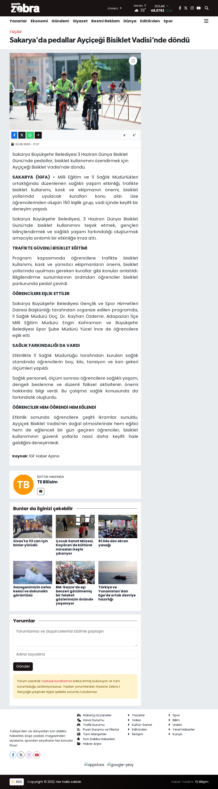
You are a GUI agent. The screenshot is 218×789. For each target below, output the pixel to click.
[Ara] (206, 8)
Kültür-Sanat (142, 724)
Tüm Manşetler (95, 734)
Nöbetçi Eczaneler (97, 715)
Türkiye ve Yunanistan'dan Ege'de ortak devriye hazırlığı (117, 593)
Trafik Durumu (94, 724)
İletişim (137, 734)
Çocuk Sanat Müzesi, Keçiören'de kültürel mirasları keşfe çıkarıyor (75, 547)
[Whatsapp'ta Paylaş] (30, 135)
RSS (18, 781)
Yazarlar (18, 21)
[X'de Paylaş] (22, 135)
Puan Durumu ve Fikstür (101, 729)
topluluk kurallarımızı (57, 681)
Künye (177, 734)
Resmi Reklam (105, 21)
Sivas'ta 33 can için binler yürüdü (30, 543)
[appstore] (94, 764)
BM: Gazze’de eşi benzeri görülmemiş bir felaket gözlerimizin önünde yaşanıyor (74, 595)
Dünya (129, 21)
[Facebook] (13, 754)
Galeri (177, 724)
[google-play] (120, 764)
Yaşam (16, 31)
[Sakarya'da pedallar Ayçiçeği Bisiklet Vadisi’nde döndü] (75, 91)
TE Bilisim (47, 482)
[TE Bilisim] (23, 484)
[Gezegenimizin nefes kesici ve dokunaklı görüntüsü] (32, 572)
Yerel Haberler (184, 729)
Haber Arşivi (92, 743)
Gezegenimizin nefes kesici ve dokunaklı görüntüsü (32, 591)
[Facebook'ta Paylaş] (14, 135)
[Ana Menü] (206, 21)
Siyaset (80, 21)
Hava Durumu (93, 720)
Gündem (60, 21)
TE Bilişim (201, 781)
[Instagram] (28, 754)
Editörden (150, 21)
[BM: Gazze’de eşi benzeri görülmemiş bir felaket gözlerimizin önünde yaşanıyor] (75, 572)
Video (136, 720)
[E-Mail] (40, 491)
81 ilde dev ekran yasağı (113, 543)
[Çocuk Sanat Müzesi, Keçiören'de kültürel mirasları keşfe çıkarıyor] (75, 526)
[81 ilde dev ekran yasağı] (117, 526)
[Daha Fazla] (38, 135)
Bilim (176, 720)
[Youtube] (36, 754)
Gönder (23, 666)
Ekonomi (39, 21)
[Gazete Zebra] (26, 8)
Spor (168, 21)
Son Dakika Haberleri (99, 739)
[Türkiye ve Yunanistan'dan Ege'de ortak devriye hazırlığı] (117, 572)
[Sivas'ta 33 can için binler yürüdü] (32, 526)
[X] (20, 754)
